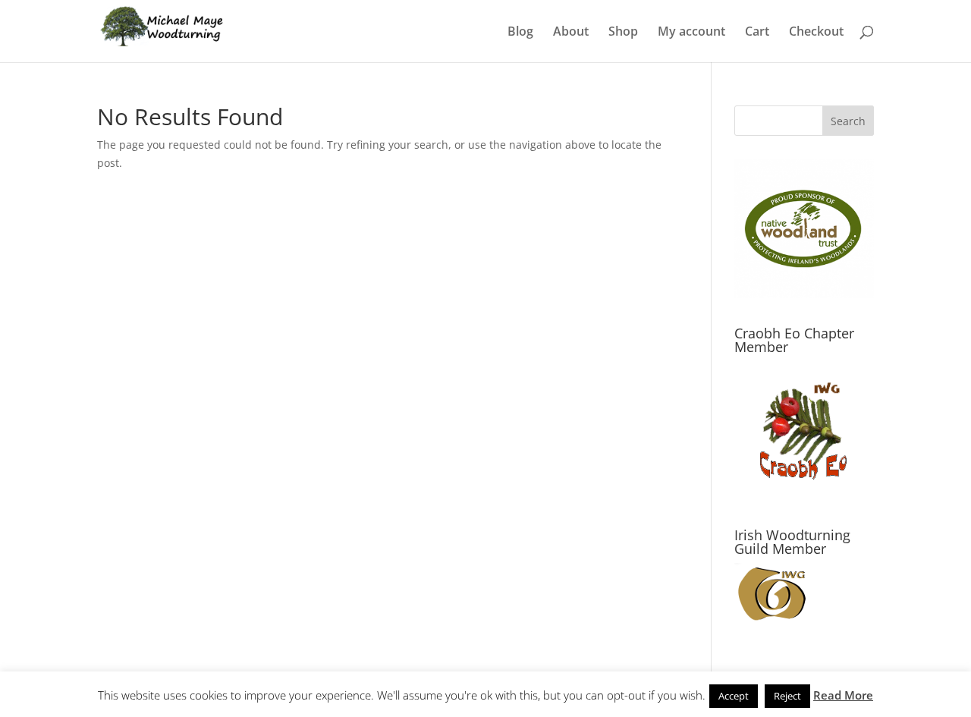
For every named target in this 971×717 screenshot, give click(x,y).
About (571, 32)
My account (691, 32)
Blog (520, 32)
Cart (757, 32)
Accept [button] (733, 696)
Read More (843, 695)
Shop (623, 32)
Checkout (816, 32)
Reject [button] (787, 696)
